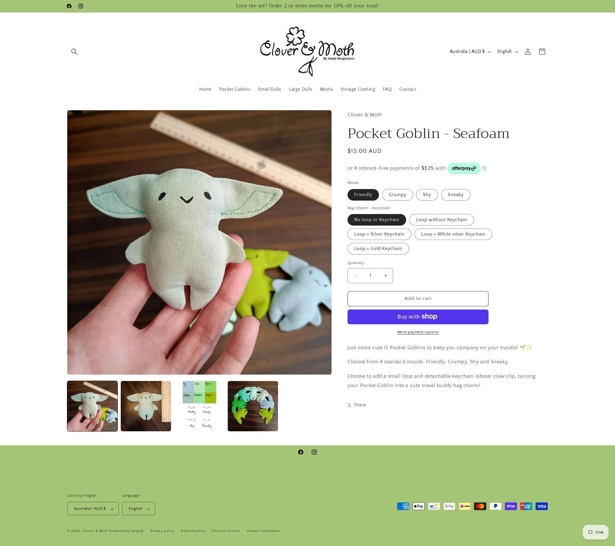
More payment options (418, 332)
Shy (427, 194)
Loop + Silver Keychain (379, 234)
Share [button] (360, 405)
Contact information (263, 531)
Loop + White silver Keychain (453, 234)
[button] (74, 52)
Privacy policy (162, 531)
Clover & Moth (95, 531)
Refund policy (193, 531)
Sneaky (456, 194)
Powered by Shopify (126, 531)
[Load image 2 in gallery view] (146, 406)
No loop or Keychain (376, 219)
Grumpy (397, 194)
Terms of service (225, 531)
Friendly (363, 194)
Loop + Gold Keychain (378, 248)
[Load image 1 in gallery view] (92, 406)
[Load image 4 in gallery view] (253, 406)
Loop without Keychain (441, 219)
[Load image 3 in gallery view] (199, 406)
